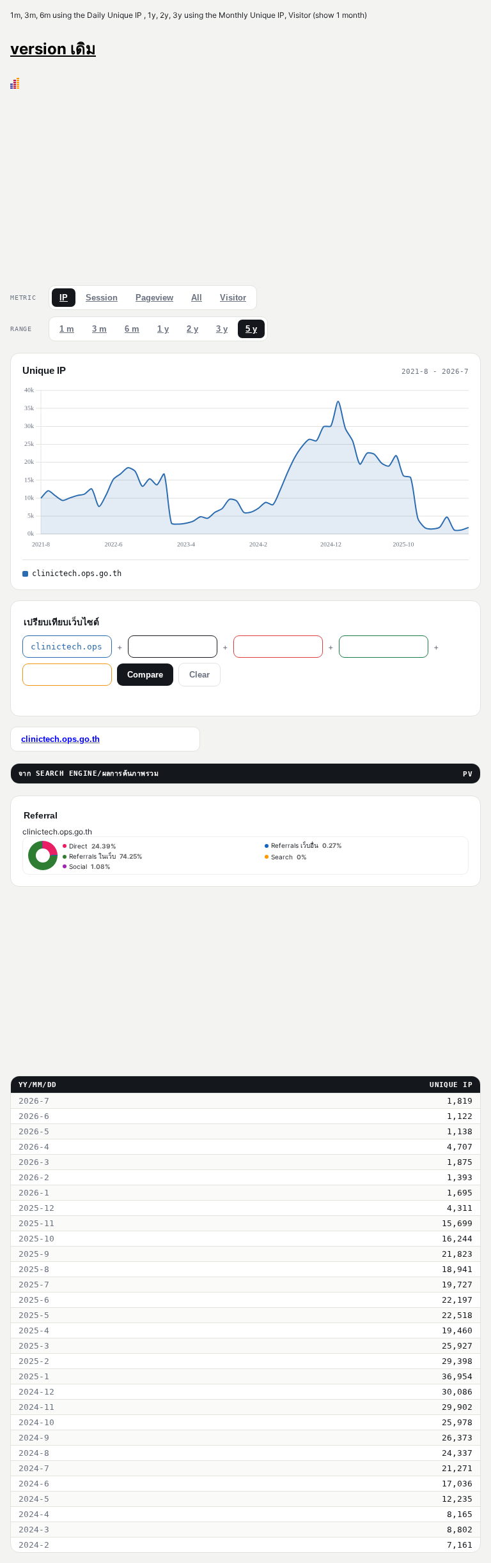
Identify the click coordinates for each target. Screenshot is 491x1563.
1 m (66, 329)
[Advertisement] (245, 184)
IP (63, 297)
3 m (99, 329)
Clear (199, 674)
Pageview (154, 297)
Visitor (233, 297)
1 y (163, 329)
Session (102, 297)
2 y (192, 329)
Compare (145, 674)
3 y (222, 329)
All (196, 297)
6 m (132, 329)
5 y (251, 329)
